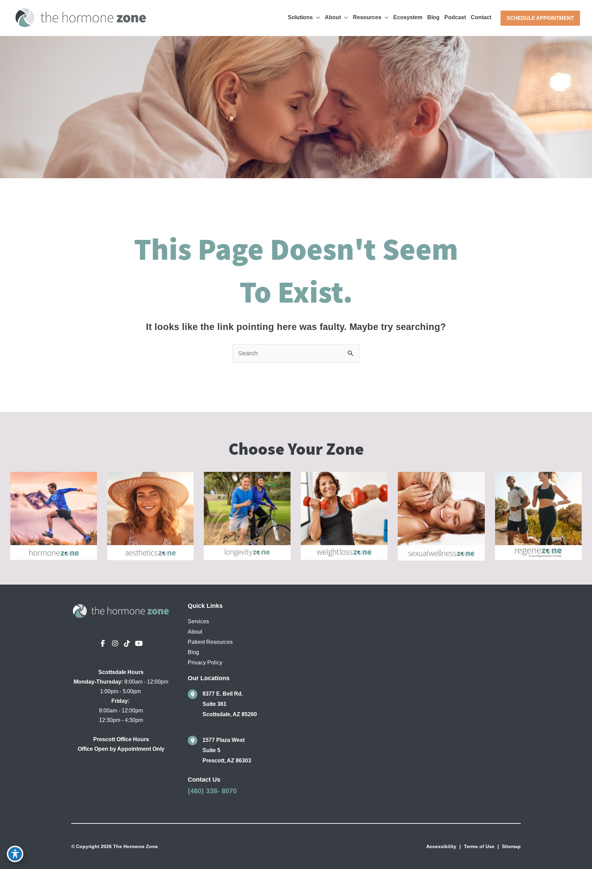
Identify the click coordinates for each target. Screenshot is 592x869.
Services (198, 621)
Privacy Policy (205, 662)
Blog (193, 652)
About (195, 632)
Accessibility (441, 846)
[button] (540, 18)
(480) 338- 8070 (212, 791)
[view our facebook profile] (103, 643)
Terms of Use (479, 846)
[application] (316, 17)
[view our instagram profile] (115, 643)
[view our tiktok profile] (127, 643)
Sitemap (511, 846)
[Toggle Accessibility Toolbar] (15, 854)
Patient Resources (210, 642)
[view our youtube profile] (139, 643)
